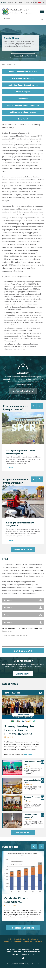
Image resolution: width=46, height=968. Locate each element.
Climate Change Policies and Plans (23, 71)
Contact (8, 951)
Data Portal (23, 119)
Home (3, 64)
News (11, 2)
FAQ (33, 954)
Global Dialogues (23, 92)
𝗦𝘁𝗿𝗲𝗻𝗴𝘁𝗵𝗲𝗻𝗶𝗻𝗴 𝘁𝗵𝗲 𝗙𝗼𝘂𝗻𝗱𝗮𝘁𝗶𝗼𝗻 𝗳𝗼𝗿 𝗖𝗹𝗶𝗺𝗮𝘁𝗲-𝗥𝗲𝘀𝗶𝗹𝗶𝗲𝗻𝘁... (19, 730)
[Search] (41, 18)
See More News (23, 832)
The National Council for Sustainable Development (21, 11)
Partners (15, 954)
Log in (4, 2)
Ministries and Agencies (32, 951)
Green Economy (33, 939)
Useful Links (24, 954)
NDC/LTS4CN (30, 2)
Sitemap (36, 949)
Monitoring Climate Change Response (23, 85)
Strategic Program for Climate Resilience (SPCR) (20, 452)
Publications (10, 847)
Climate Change (19, 939)
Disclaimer (11, 949)
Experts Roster (23, 673)
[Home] (5, 11)
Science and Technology (12, 941)
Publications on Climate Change (23, 112)
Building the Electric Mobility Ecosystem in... (20, 524)
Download (8, 600)
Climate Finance (23, 98)
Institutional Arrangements (23, 78)
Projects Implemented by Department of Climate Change (15, 483)
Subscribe (17, 951)
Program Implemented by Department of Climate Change (15, 409)
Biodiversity (27, 941)
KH (36, 7)
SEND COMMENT (23, 650)
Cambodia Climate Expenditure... (16, 900)
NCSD (9, 939)
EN (36, 2)
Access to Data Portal (23, 56)
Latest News (10, 684)
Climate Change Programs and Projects (23, 105)
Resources (38, 941)
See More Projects (23, 549)
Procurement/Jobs (24, 949)
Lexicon (19, 2)
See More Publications (23, 927)
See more (9, 467)
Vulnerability (23, 372)
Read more (27, 754)
